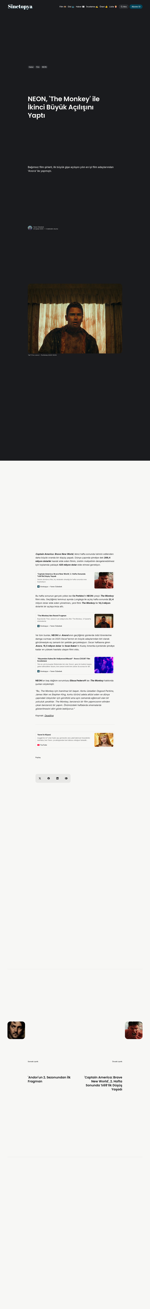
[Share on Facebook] (48, 778)
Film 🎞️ (63, 6)
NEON (44, 67)
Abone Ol (136, 6)
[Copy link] (66, 778)
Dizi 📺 (71, 6)
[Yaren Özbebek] (30, 228)
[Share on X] (39, 778)
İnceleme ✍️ (92, 6)
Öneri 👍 (104, 6)
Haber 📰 (80, 6)
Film (37, 67)
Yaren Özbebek (38, 227)
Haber (31, 67)
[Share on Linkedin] (57, 778)
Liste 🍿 (113, 6)
